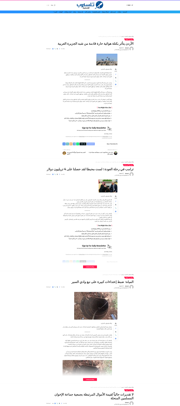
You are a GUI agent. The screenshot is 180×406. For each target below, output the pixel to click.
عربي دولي (126, 165)
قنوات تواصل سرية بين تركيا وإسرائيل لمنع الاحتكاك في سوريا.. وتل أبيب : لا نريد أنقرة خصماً (89, 120)
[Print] (53, 49)
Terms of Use (82, 136)
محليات (127, 39)
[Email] (70, 144)
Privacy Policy (105, 136)
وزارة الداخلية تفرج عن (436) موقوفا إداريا (100, 110)
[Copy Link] (55, 49)
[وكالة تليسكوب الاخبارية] (90, 5)
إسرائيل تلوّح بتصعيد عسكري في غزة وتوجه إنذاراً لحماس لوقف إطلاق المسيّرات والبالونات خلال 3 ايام (87, 118)
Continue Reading (90, 266)
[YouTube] (129, 5)
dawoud (127, 47)
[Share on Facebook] (59, 49)
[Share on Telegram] (74, 144)
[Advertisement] (90, 24)
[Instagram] (127, 5)
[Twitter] (131, 5)
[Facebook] (132, 5)
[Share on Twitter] (57, 49)
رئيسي (131, 39)
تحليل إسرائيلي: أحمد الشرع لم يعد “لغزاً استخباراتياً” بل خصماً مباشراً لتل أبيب (92, 113)
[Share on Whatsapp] (77, 144)
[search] (54, 5)
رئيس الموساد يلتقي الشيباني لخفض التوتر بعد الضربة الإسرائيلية (95, 115)
